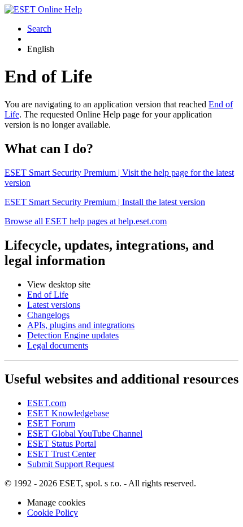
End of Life (47, 294)
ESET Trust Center (61, 454)
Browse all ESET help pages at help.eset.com (86, 221)
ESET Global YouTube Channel (84, 433)
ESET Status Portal (61, 443)
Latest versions (53, 305)
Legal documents (57, 345)
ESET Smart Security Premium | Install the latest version (105, 202)
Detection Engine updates (73, 335)
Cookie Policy (52, 512)
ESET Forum (51, 423)
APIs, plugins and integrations (80, 325)
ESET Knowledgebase (68, 413)
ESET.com (46, 403)
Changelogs (48, 315)
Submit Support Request (70, 464)
